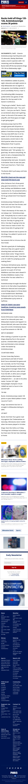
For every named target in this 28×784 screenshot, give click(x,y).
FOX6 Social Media (5, 682)
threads (15, 768)
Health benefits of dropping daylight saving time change (13, 521)
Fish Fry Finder (16, 687)
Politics (2, 625)
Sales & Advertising (5, 730)
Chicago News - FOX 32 (4, 708)
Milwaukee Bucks (22, 26)
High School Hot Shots (5, 667)
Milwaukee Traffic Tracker (17, 654)
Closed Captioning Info (17, 722)
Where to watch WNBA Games (16, 757)
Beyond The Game (5, 663)
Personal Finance (5, 645)
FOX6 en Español (5, 632)
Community (16, 682)
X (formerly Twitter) (5, 696)
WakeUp (15, 638)
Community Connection (15, 693)
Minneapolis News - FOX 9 (5, 711)
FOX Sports (15, 673)
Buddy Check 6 (16, 689)
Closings (15, 627)
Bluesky (3, 694)
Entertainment (4, 621)
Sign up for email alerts (17, 708)
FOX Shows (15, 678)
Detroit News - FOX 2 (5, 714)
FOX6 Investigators (5, 619)
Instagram (3, 689)
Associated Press (14, 26)
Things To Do (16, 684)
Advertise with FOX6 (5, 734)
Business (3, 647)
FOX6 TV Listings (17, 668)
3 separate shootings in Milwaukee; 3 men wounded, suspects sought (13, 493)
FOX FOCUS (4, 736)
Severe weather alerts (16, 615)
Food (14, 650)
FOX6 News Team (17, 712)
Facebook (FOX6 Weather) (5, 698)
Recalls (2, 643)
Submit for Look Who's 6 (16, 640)
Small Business (4, 648)
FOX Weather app (17, 624)
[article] (14, 451)
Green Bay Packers (5, 662)
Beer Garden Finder (17, 685)
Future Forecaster (17, 629)
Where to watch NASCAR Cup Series (17, 742)
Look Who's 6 (16, 643)
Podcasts (3, 623)
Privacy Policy (15, 574)
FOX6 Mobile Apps (17, 711)
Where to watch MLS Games (16, 760)
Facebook (3, 687)
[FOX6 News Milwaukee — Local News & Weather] (5, 2)
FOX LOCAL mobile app (5, 630)
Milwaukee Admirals (5, 665)
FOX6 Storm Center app (17, 618)
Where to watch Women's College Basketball (17, 753)
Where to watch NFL (16, 733)
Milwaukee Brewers (5, 660)
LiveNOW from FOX (17, 669)
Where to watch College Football (16, 736)
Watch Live (21, 2)
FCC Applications (17, 719)
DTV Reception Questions (16, 725)
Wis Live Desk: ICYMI (16, 665)
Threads (3, 692)
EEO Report (15, 716)
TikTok (2, 690)
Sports (18, 530)
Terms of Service (15, 575)
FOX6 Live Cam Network (16, 621)
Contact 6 (3, 640)
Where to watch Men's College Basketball (16, 749)
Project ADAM (16, 690)
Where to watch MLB (16, 739)
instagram (12, 768)
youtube (18, 768)
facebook (7, 768)
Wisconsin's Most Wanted (5, 617)
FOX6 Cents (4, 641)
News (3, 613)
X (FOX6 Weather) (5, 700)
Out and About (16, 646)
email (21, 768)
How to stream (16, 660)
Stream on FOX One (16, 730)
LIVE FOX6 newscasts (15, 662)
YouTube (3, 685)
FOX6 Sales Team (5, 733)
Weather (15, 613)
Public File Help (16, 717)
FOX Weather (16, 625)
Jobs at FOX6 (16, 714)
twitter (10, 768)
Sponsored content (5, 738)
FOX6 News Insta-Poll (5, 627)
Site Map (3, 634)
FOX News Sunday (17, 676)
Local (2, 615)
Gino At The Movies (17, 651)
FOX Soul (15, 674)
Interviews (15, 648)
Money (3, 638)
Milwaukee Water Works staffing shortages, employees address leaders (13, 460)
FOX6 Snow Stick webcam (17, 631)
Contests (15, 706)
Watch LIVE (16, 658)
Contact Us (16, 704)
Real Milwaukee (16, 644)
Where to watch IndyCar (16, 745)
